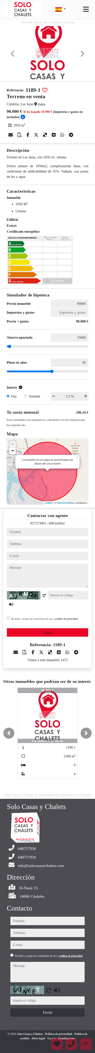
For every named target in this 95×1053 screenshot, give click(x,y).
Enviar (47, 632)
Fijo (14, 396)
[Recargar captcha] (44, 595)
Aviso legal (39, 1038)
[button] (8, 733)
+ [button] (12, 444)
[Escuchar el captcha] (11, 604)
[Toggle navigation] (85, 9)
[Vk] (54, 135)
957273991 (38, 523)
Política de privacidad (59, 1034)
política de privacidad (66, 618)
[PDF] (20, 135)
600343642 (57, 523)
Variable (34, 396)
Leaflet (48, 502)
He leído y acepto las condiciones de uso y (44, 618)
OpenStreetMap (65, 502)
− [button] (12, 450)
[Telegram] (71, 135)
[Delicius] (45, 135)
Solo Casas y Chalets (30, 1034)
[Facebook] (28, 135)
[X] (37, 135)
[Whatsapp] (62, 135)
